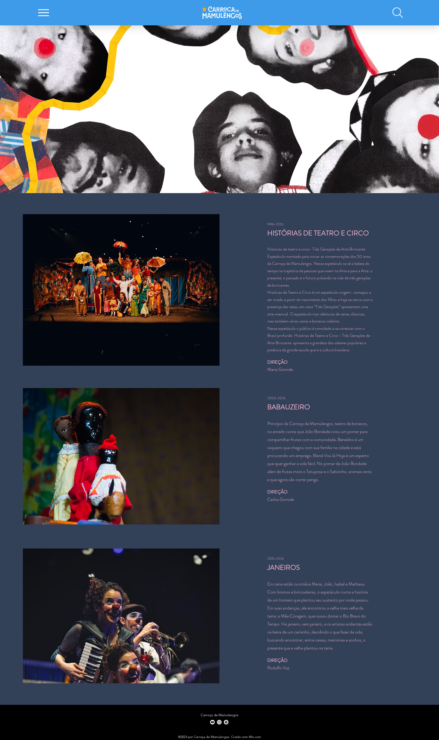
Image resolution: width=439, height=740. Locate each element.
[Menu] (44, 13)
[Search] (397, 12)
